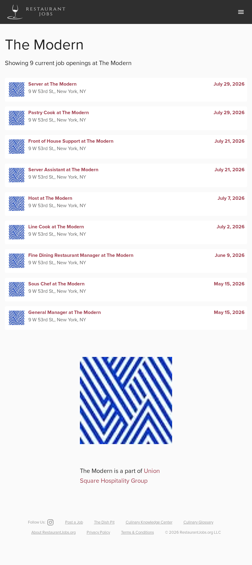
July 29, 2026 (229, 84)
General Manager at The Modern (64, 312)
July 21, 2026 (230, 141)
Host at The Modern (50, 198)
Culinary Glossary (198, 522)
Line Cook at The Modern (56, 227)
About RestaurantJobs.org (53, 532)
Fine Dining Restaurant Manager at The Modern (80, 255)
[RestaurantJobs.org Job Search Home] (36, 20)
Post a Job (74, 522)
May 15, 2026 (229, 284)
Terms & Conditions (137, 532)
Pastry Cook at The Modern (58, 113)
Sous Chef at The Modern (56, 284)
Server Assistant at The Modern (63, 170)
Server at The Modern (52, 84)
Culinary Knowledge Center (149, 522)
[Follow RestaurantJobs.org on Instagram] (49, 522)
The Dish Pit (104, 522)
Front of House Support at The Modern (70, 141)
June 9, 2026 (230, 255)
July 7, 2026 (231, 198)
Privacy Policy (98, 532)
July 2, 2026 (231, 227)
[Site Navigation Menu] (241, 12)
